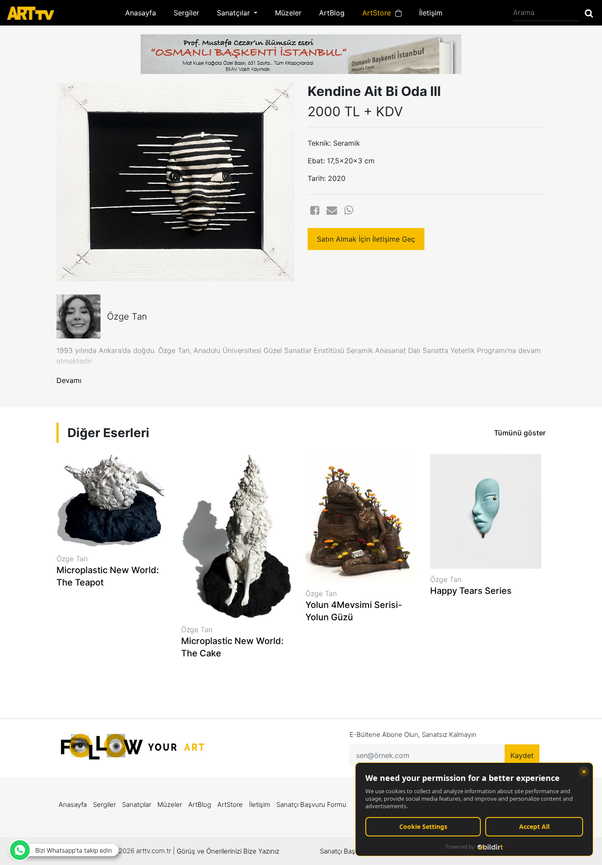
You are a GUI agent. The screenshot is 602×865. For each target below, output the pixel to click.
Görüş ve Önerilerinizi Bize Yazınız (228, 851)
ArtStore (378, 12)
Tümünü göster (520, 432)
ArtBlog (332, 12)
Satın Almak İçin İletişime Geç (366, 239)
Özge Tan (127, 316)
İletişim (430, 12)
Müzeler (288, 12)
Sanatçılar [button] (234, 12)
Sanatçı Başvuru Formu (311, 804)
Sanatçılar (136, 804)
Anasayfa (140, 12)
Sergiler (186, 12)
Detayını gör (112, 612)
